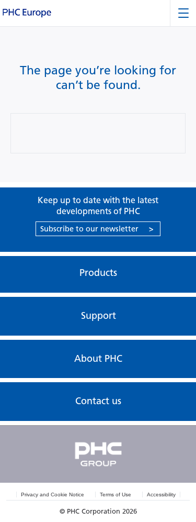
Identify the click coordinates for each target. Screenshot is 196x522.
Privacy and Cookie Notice (52, 494)
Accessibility (161, 494)
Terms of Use (115, 494)
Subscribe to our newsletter (97, 229)
